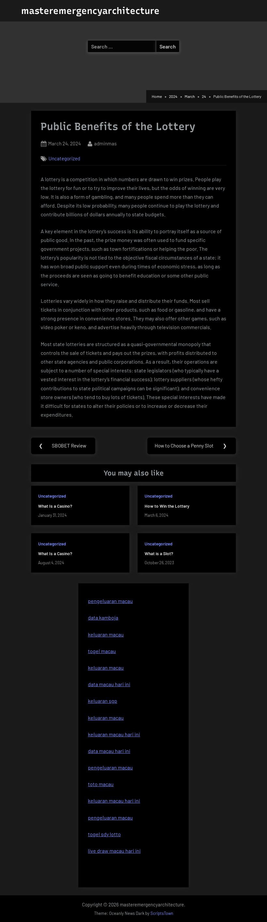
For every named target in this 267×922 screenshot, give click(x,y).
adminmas (105, 143)
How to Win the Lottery (167, 506)
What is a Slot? (159, 553)
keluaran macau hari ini (114, 734)
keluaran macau (106, 667)
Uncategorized (64, 158)
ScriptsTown (161, 913)
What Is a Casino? (55, 506)
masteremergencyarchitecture (90, 10)
